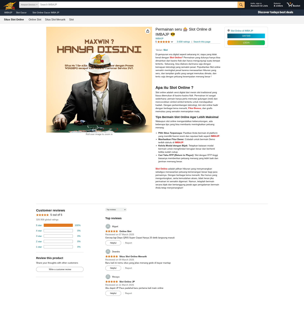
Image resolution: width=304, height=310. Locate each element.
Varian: (159, 50)
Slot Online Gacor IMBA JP (45, 12)
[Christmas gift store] (272, 13)
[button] (147, 31)
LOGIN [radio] (246, 43)
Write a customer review (60, 269)
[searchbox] (138, 5)
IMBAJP (8, 12)
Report (128, 243)
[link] (229, 30)
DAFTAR (246, 36)
